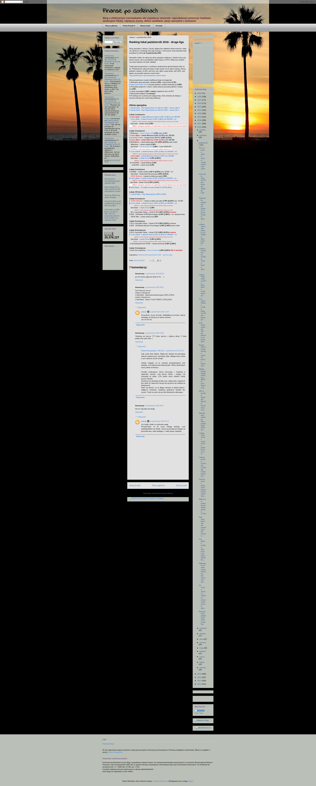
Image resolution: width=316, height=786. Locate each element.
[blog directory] (200, 711)
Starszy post (181, 485)
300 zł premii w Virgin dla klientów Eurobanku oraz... (202, 400)
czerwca (202, 642)
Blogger (190, 781)
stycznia (202, 668)
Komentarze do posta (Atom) (162, 493)
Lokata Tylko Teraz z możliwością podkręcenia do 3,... (202, 443)
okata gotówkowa (146, 147)
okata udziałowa (153, 250)
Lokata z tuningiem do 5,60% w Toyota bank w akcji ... (202, 260)
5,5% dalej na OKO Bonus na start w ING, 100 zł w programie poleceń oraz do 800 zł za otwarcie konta (112, 215)
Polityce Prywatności (115, 752)
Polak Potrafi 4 (129, 26)
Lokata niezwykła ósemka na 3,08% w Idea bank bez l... (202, 234)
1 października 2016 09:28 (154, 274)
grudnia (202, 130)
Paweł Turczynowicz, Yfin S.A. (153, 351)
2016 (199, 127)
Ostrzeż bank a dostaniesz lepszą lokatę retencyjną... (202, 487)
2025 (199, 97)
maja (201, 648)
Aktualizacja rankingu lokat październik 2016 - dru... (202, 421)
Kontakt (159, 26)
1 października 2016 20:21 (174, 351)
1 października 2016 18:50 (154, 333)
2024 (199, 100)
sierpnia (202, 634)
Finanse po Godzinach (130, 10)
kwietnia (202, 651)
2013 (199, 681)
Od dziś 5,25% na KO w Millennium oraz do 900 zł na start (113, 203)
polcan (143, 312)
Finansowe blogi (108, 744)
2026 (199, 93)
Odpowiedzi (142, 307)
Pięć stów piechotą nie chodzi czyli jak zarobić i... (202, 526)
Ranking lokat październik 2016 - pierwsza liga (155, 255)
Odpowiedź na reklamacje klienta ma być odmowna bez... (202, 572)
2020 (199, 113)
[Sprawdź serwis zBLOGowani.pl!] (203, 728)
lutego (201, 662)
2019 (199, 117)
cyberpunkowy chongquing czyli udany (112, 122)
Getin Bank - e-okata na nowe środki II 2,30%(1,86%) (151, 187)
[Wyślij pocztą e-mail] (151, 260)
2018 (199, 120)
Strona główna (111, 26)
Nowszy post (134, 485)
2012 (199, 684)
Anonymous (109, 56)
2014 (199, 677)
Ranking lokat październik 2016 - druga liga (202, 617)
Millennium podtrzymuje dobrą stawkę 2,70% (202, 506)
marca (201, 657)
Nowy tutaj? (145, 26)
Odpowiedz (139, 280)
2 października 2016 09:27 (154, 406)
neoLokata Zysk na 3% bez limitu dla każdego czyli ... (202, 184)
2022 (199, 107)
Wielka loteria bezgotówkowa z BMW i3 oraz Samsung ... (202, 378)
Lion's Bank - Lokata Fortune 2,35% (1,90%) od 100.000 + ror (154, 178)
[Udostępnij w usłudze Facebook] (158, 260)
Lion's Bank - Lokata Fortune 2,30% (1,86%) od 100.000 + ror (154, 119)
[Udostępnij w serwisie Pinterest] (160, 260)
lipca (201, 639)
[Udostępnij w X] (155, 260)
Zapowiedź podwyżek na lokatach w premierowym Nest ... (202, 209)
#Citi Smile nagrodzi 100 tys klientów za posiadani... (202, 332)
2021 (199, 110)
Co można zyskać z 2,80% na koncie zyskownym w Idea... (202, 596)
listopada (203, 135)
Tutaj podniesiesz (147, 75)
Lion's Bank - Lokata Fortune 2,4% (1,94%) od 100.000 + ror (154, 203)
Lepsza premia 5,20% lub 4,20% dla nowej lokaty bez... (202, 466)
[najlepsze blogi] (202, 720)
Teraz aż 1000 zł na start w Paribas (112, 196)
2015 (199, 674)
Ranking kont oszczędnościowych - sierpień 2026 (113, 181)
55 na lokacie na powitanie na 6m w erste (112, 61)
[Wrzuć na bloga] (153, 260)
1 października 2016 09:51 (154, 287)
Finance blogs (199, 713)
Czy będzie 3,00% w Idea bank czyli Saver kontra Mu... (202, 549)
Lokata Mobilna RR (146, 133)
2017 (199, 123)
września (202, 628)
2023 (199, 103)
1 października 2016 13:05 (159, 312)
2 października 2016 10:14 (159, 421)
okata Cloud (144, 158)
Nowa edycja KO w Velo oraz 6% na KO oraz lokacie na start (112, 189)
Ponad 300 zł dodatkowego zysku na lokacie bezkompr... (202, 355)
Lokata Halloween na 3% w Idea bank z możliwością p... (202, 285)
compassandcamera (160, 781)
